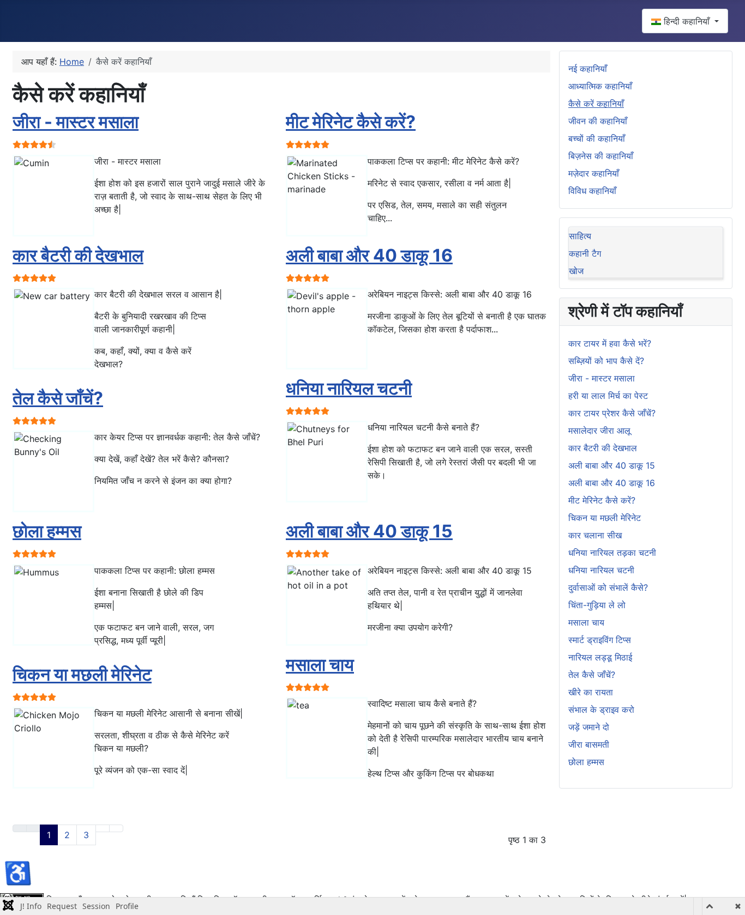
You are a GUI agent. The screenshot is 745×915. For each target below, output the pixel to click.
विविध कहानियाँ (592, 190)
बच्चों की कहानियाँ (596, 138)
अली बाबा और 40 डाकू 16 (369, 255)
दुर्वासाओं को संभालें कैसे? (608, 587)
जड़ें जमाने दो (588, 727)
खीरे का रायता (590, 692)
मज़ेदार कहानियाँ (593, 173)
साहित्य (580, 236)
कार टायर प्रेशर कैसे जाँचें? (612, 413)
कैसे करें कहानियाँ (596, 103)
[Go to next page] (102, 828)
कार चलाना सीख (595, 535)
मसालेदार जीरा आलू (599, 430)
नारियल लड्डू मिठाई (600, 657)
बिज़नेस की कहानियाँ (600, 155)
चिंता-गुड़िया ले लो (597, 604)
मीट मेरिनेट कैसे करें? (351, 121)
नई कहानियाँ (587, 68)
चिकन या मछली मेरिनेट (82, 674)
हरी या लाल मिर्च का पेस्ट (608, 395)
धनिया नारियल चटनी (349, 388)
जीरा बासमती (588, 744)
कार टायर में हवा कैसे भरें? (609, 343)
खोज (576, 270)
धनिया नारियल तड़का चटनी (612, 552)
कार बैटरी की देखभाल (78, 255)
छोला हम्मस (47, 531)
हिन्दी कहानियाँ (686, 21)
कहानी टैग (585, 253)
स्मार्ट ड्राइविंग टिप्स (599, 639)
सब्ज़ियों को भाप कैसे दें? (606, 360)
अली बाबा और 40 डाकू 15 (369, 531)
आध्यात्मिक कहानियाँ (600, 86)
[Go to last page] (116, 828)
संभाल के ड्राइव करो (601, 709)
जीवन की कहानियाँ (597, 121)
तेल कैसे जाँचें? (58, 398)
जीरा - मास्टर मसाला (76, 121)
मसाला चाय (320, 664)
